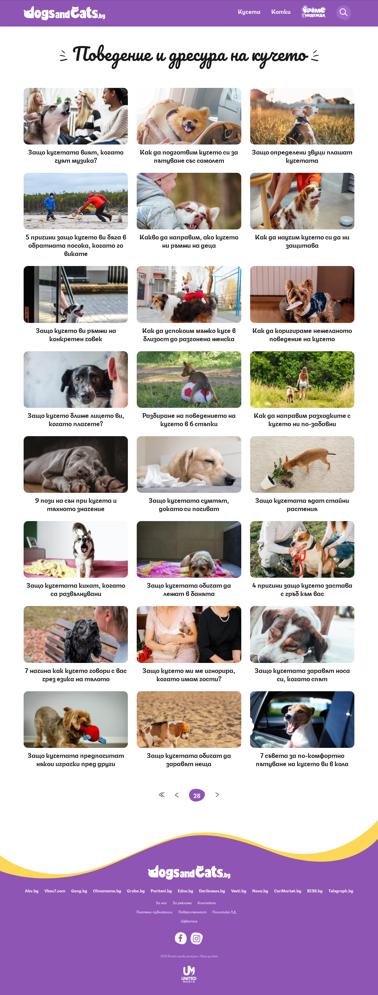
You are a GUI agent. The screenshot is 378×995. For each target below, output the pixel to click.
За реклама (182, 902)
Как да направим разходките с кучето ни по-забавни (302, 419)
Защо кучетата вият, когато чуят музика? (75, 155)
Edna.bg (185, 890)
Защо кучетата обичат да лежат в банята (189, 588)
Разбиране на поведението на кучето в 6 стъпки (189, 419)
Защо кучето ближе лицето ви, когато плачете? (75, 419)
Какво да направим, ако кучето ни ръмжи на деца (188, 240)
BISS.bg (314, 890)
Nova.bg (260, 890)
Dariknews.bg (212, 890)
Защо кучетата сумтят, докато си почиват (189, 504)
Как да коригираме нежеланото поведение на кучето (302, 334)
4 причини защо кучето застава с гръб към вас (302, 588)
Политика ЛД (224, 911)
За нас (161, 902)
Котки (281, 11)
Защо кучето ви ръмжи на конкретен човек (76, 334)
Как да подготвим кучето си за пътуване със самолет (189, 155)
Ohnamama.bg (107, 890)
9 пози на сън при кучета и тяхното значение (76, 504)
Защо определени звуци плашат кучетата (302, 155)
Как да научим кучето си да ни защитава (302, 240)
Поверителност (192, 911)
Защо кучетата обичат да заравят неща (189, 759)
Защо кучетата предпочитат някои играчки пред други (75, 759)
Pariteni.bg (161, 890)
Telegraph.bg (340, 890)
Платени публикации (154, 911)
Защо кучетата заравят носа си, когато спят (302, 674)
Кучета (249, 11)
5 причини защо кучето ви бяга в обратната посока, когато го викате (76, 244)
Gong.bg (79, 890)
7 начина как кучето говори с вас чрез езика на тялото (76, 674)
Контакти (207, 902)
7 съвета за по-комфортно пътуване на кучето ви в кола (302, 759)
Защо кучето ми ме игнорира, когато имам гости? (188, 674)
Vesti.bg (238, 890)
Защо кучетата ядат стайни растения (302, 504)
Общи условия (209, 956)
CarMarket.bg (287, 890)
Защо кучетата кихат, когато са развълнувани (75, 588)
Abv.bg (31, 890)
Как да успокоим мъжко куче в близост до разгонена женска (189, 334)
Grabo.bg (136, 890)
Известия (189, 920)
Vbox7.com (54, 890)
